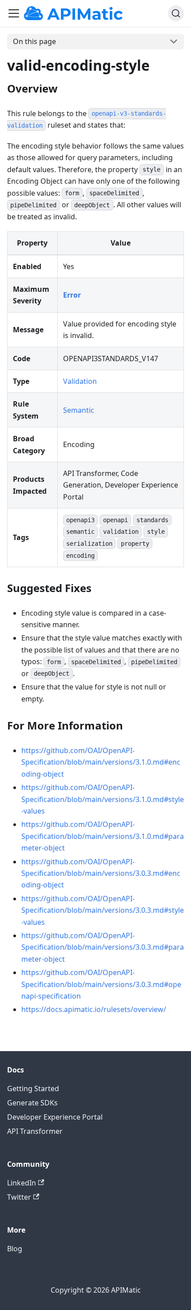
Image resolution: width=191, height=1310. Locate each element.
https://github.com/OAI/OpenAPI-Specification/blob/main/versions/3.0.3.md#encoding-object (100, 873)
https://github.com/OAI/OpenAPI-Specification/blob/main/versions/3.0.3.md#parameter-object (102, 947)
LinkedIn (21, 1183)
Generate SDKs (32, 1103)
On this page (34, 41)
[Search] (176, 13)
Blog (14, 1249)
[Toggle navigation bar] (13, 13)
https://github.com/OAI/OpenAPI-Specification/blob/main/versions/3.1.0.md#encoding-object (100, 762)
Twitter (19, 1197)
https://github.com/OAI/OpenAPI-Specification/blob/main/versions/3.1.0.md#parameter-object (102, 836)
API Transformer (35, 1131)
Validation (80, 381)
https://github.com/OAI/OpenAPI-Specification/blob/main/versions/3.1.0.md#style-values (102, 799)
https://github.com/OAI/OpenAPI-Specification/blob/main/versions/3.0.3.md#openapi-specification (101, 984)
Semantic (78, 410)
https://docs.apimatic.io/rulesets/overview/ (93, 1009)
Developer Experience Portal (55, 1117)
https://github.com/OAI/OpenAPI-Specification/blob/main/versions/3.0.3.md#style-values (102, 910)
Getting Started (33, 1088)
